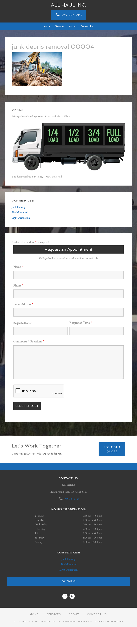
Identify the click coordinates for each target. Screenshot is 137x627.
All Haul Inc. (68, 5)
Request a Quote (111, 449)
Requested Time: (80, 323)
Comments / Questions (28, 341)
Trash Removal (20, 212)
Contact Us (69, 581)
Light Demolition (21, 217)
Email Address (23, 304)
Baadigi (45, 621)
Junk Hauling (19, 207)
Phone (18, 285)
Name (18, 267)
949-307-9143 (72, 14)
